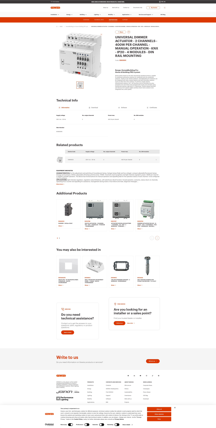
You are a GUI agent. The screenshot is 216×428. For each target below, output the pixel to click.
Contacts (108, 385)
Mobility (110, 14)
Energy (68, 14)
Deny (159, 419)
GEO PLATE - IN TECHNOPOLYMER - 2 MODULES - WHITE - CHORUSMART (68, 281)
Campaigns (146, 388)
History (126, 388)
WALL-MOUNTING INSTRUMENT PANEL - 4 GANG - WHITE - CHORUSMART (94, 281)
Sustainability (128, 392)
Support (108, 395)
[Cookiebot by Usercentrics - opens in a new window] (49, 424)
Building (82, 14)
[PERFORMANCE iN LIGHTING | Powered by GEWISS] (67, 399)
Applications (126, 14)
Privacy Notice (119, 419)
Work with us (128, 399)
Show (60, 226)
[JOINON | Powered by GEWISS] (67, 392)
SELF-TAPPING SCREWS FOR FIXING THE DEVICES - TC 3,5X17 (146, 280)
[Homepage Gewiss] (55, 8)
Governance (128, 395)
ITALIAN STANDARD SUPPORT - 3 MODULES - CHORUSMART (120, 280)
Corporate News (147, 385)
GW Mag (162, 14)
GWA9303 (70, 159)
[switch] (87, 424)
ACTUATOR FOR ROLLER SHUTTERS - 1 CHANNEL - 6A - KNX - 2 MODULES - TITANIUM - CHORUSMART (121, 225)
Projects (127, 402)
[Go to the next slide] (157, 238)
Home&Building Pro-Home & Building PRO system (77, 26)
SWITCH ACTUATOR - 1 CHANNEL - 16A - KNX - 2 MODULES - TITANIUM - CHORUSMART (95, 225)
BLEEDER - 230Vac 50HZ (65, 223)
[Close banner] (175, 407)
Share (121, 32)
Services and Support (145, 14)
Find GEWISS (109, 392)
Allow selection (159, 414)
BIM (107, 402)
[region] (108, 124)
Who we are (128, 385)
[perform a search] (164, 7)
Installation (54, 14)
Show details (126, 424)
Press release (146, 392)
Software (108, 399)
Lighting (96, 14)
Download (146, 399)
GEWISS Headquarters (112, 388)
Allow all (159, 409)
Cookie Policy (78, 419)
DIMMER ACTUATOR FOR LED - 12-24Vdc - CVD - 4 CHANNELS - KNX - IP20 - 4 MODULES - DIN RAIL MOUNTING (147, 225)
